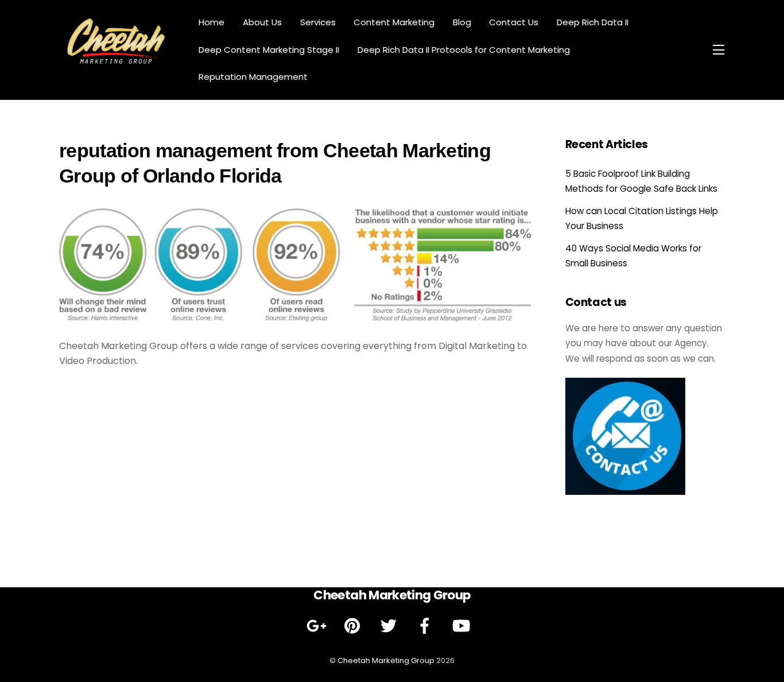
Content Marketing (394, 22)
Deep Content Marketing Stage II (269, 50)
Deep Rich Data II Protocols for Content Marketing (464, 50)
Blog (462, 22)
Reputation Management (253, 77)
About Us (262, 22)
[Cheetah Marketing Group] (116, 71)
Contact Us (513, 22)
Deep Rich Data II (592, 22)
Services (318, 22)
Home (211, 22)
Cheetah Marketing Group (385, 660)
